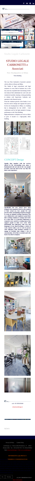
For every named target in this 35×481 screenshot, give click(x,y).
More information (17, 480)
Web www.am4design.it (24, 450)
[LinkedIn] (33, 3)
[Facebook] (23, 3)
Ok (2, 477)
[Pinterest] (27, 3)
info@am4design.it (17, 407)
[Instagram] (30, 3)
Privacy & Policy (10, 442)
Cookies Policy (20, 442)
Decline (9, 477)
